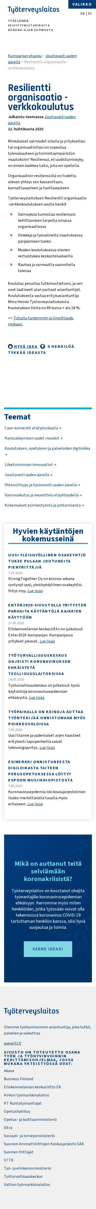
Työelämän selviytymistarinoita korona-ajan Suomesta (30, 25)
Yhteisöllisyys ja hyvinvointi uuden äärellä (41, 485)
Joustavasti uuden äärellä (27, 475)
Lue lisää (35, 591)
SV (90, 13)
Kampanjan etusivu (24, 56)
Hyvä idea (26, 346)
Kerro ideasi (48, 949)
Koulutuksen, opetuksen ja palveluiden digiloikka (47, 448)
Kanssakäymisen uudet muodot (32, 438)
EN (82, 13)
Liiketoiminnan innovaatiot (29, 464)
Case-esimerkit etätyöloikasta (32, 428)
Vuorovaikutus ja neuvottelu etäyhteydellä (42, 495)
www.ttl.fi (12, 1043)
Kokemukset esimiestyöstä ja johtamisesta (43, 505)
